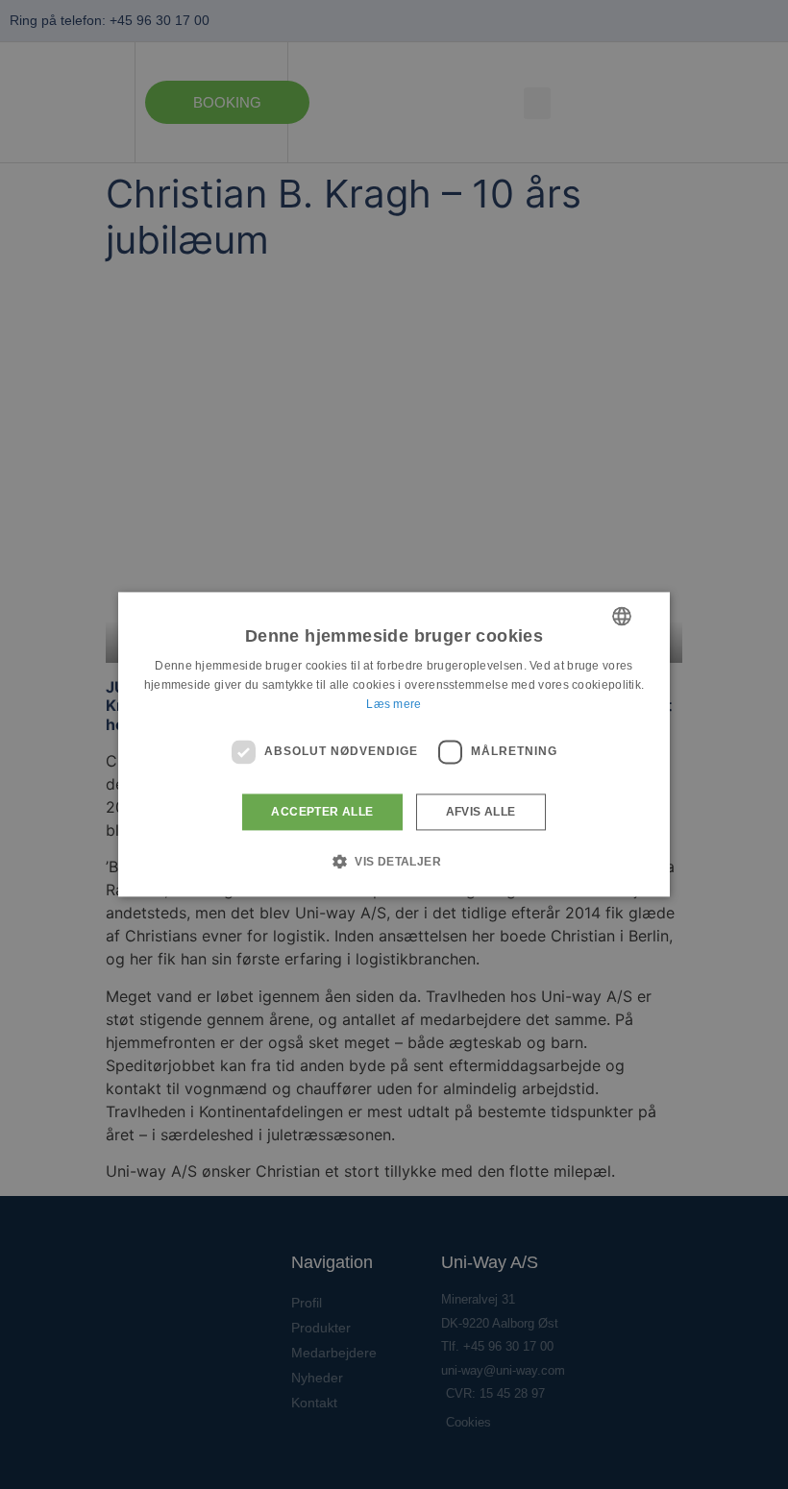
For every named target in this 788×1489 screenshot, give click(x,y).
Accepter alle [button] (322, 811)
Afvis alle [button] (481, 811)
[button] (394, 861)
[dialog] (394, 744)
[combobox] (621, 615)
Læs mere (393, 704)
